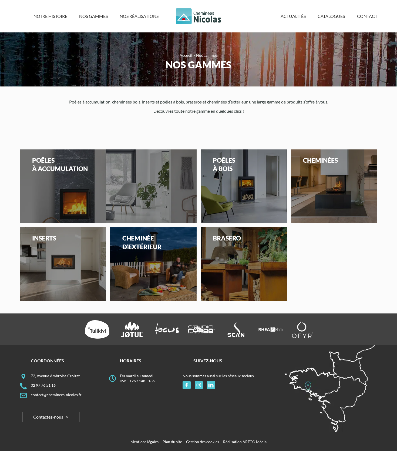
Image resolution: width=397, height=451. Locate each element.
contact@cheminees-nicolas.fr (56, 394)
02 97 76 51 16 (43, 385)
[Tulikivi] (97, 329)
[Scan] (236, 329)
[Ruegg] (201, 329)
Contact (367, 16)
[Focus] (166, 329)
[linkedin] (211, 385)
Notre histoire (50, 16)
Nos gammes (93, 16)
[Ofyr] (302, 329)
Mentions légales (144, 441)
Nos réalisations (139, 16)
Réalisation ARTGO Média (245, 441)
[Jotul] (132, 329)
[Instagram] (199, 385)
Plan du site (172, 441)
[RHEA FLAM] (270, 329)
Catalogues (331, 16)
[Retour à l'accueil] (198, 16)
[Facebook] (187, 385)
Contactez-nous (48, 416)
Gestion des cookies (202, 441)
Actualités (293, 16)
